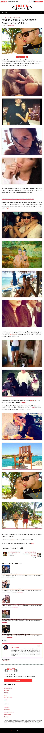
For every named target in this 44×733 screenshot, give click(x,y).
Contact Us (7, 709)
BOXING (6, 692)
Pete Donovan (15, 647)
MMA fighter (13, 334)
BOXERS (34, 557)
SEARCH (3, 1)
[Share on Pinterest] (17, 57)
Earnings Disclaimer (9, 712)
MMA (5, 695)
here (32, 543)
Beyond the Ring (8, 17)
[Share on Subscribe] (27, 57)
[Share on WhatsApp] (24, 57)
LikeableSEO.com (35, 730)
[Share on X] (22, 57)
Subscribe (18, 680)
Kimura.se (23, 402)
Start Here (6, 707)
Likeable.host (27, 730)
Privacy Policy (7, 714)
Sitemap (6, 716)
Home (3, 17)
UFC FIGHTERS (17, 17)
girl (8, 208)
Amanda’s (11, 539)
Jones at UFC (33, 400)
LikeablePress (20, 730)
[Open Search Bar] (41, 12)
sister (33, 407)
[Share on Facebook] (19, 57)
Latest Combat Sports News (12, 1)
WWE (5, 700)
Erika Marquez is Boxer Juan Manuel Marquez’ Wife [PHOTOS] (29, 554)
